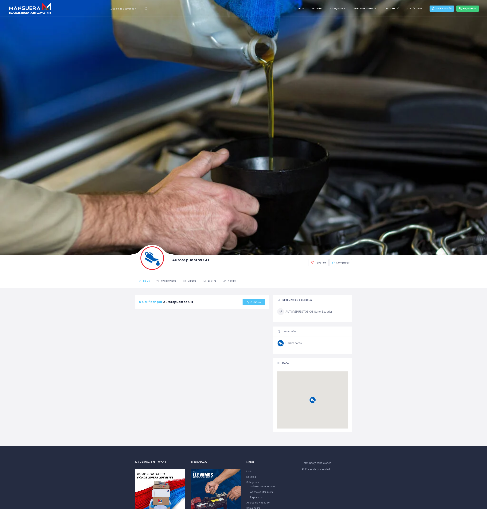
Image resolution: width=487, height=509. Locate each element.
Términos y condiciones (316, 462)
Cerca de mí (392, 8)
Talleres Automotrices (262, 486)
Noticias (317, 8)
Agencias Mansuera (261, 492)
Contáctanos (414, 8)
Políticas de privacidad (316, 469)
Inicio (301, 8)
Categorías (336, 8)
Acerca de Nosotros (365, 8)
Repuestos (256, 497)
